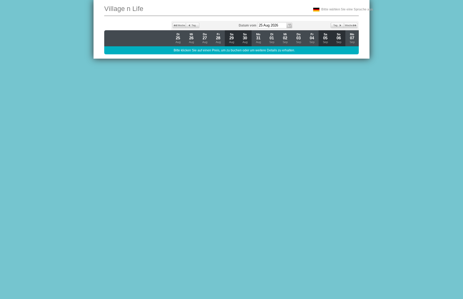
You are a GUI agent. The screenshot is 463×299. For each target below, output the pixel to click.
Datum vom (247, 25)
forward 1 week (350, 25)
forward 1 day (337, 25)
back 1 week (179, 25)
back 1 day (192, 25)
